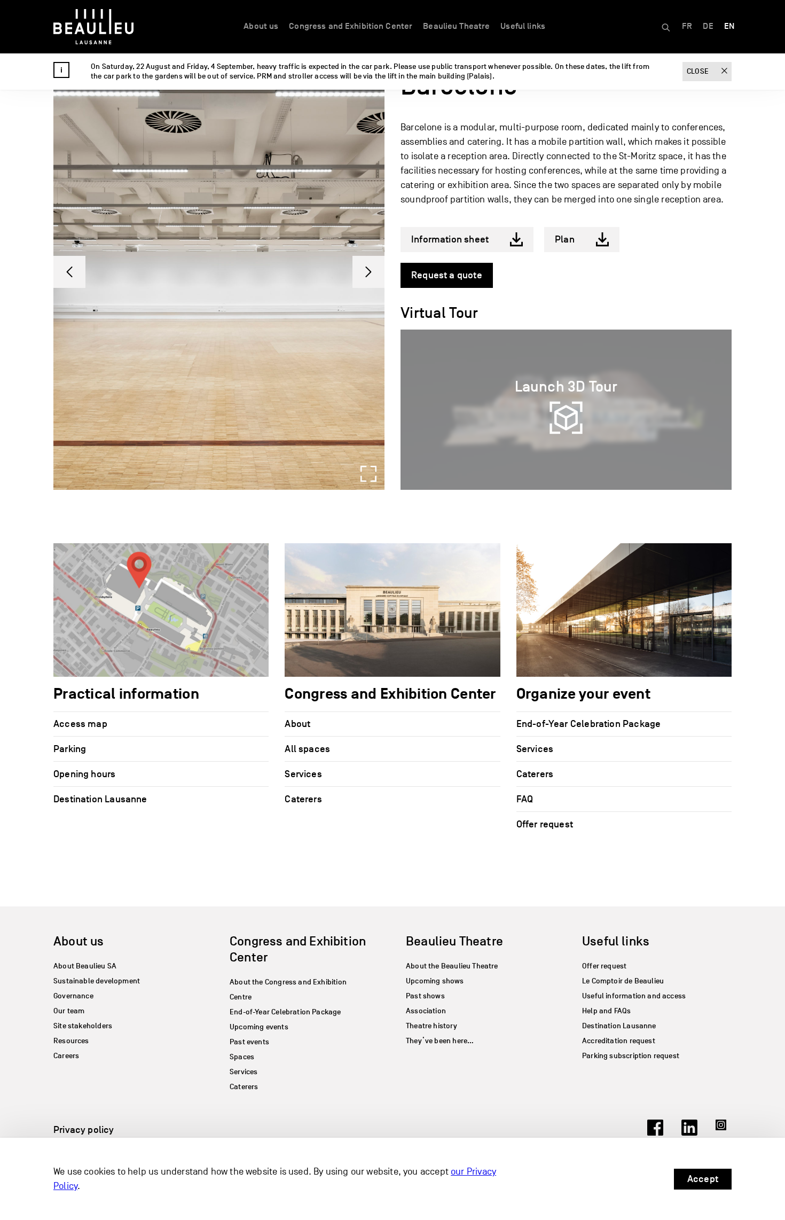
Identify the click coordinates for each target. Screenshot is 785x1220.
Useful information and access (634, 995)
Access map (80, 724)
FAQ (524, 799)
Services (303, 774)
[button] (69, 272)
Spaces (242, 1056)
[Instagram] (724, 1132)
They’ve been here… (440, 1040)
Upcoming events (259, 1026)
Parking (69, 749)
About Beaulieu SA (84, 966)
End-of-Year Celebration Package (588, 724)
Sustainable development (96, 981)
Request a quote (446, 275)
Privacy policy (83, 1130)
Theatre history (431, 1025)
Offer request (544, 824)
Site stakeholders (82, 1025)
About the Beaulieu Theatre (452, 966)
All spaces (307, 749)
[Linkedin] (689, 1132)
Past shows (425, 995)
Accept (702, 1179)
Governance (73, 995)
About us (261, 26)
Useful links (522, 26)
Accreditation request (618, 1040)
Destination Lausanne (100, 799)
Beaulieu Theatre (456, 26)
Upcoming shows (435, 981)
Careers (66, 1055)
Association (426, 1010)
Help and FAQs (606, 1010)
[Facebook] (655, 1132)
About (297, 724)
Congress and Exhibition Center (350, 26)
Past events (249, 1041)
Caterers (303, 799)
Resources (71, 1040)
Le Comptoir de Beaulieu (623, 981)
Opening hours (84, 774)
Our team (68, 1010)
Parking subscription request (630, 1055)
